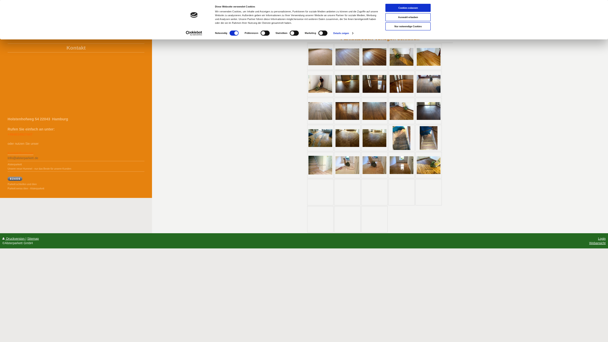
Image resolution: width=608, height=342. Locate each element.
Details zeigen (341, 33)
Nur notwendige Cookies (408, 26)
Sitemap (33, 238)
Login (602, 238)
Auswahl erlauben (408, 17)
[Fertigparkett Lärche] (428, 84)
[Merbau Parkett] (347, 84)
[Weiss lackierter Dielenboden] (347, 165)
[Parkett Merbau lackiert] (401, 84)
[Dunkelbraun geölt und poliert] (428, 111)
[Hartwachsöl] (347, 111)
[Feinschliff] (320, 111)
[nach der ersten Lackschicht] (374, 57)
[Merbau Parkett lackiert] (374, 84)
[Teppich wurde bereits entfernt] (320, 57)
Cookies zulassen (408, 7)
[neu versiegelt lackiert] (401, 165)
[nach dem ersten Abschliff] (374, 165)
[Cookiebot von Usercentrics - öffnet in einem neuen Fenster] (194, 33)
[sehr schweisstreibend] (320, 84)
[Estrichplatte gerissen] (320, 138)
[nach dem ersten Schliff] (347, 56)
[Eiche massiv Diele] (401, 111)
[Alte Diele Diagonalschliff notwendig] (428, 165)
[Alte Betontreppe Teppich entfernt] (401, 138)
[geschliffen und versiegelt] (374, 138)
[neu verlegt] (347, 138)
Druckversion (15, 238)
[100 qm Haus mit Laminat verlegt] (320, 165)
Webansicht (597, 243)
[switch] (265, 33)
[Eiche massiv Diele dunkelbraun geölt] (374, 111)
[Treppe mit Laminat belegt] (428, 138)
